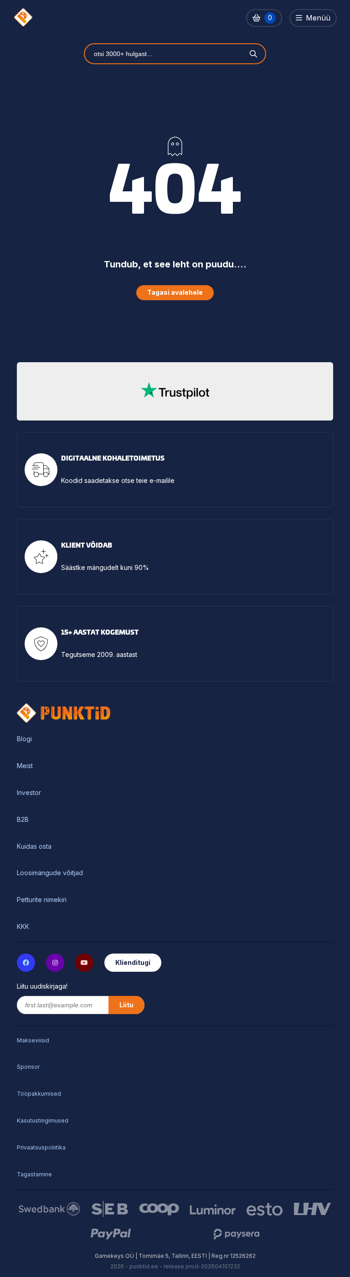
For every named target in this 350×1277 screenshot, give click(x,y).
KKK (23, 926)
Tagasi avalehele (175, 292)
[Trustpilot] (175, 391)
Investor (29, 792)
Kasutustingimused (42, 1120)
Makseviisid (33, 1040)
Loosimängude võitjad (50, 873)
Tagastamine (34, 1174)
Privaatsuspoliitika (41, 1147)
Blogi (24, 739)
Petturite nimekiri (42, 899)
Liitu (126, 1005)
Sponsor (28, 1066)
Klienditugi (132, 962)
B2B (23, 819)
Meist (25, 765)
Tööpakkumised (39, 1093)
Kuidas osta (34, 846)
